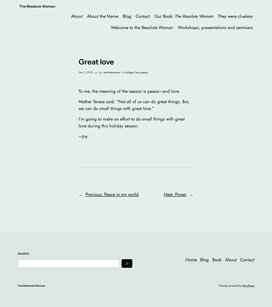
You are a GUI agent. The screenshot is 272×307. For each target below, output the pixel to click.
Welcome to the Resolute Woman (142, 27)
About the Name (102, 16)
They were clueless (235, 16)
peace (144, 72)
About (77, 16)
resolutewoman (111, 72)
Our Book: (183, 16)
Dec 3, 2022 (86, 72)
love (137, 72)
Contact (143, 16)
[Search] (127, 263)
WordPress (248, 286)
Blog (127, 16)
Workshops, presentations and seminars (215, 27)
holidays (129, 72)
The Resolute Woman (37, 6)
